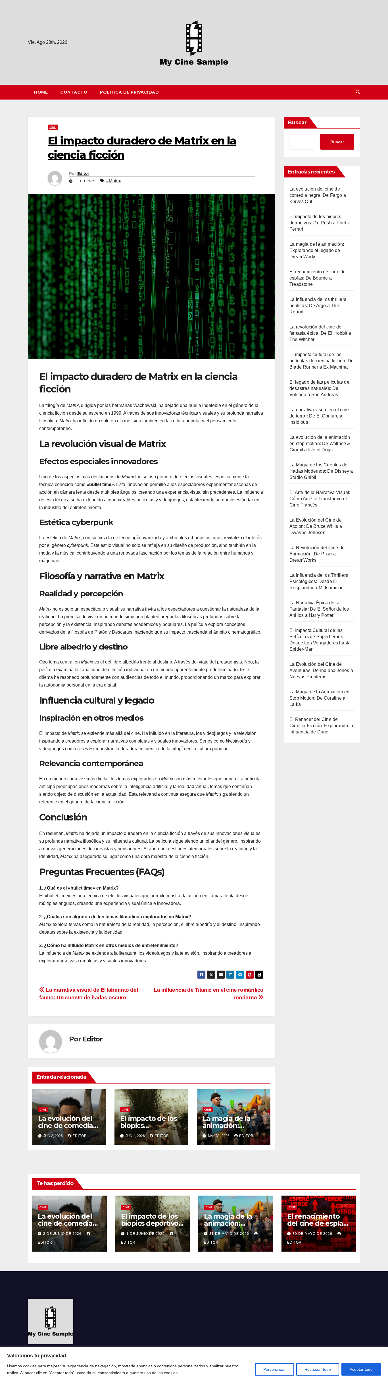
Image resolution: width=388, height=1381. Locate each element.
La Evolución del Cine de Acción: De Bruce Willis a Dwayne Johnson (315, 526)
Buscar (297, 122)
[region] (194, 1364)
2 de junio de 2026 (63, 1234)
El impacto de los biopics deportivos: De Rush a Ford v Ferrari (319, 222)
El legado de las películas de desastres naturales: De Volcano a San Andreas (319, 388)
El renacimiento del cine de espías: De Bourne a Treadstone (317, 278)
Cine (52, 127)
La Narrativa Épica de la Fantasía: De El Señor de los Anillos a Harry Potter (319, 609)
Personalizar (274, 1369)
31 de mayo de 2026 (229, 1234)
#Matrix (113, 180)
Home (41, 92)
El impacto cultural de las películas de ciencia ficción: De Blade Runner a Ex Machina (321, 360)
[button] (358, 92)
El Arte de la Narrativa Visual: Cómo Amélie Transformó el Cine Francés (319, 498)
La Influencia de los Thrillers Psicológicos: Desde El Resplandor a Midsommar (318, 581)
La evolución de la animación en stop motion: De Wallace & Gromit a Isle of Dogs (320, 443)
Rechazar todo (317, 1369)
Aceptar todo (361, 1369)
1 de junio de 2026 (146, 1234)
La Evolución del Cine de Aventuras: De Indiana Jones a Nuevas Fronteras (321, 670)
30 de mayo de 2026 (313, 1234)
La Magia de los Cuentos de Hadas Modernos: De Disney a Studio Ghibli (321, 471)
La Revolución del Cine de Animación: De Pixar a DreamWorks (317, 554)
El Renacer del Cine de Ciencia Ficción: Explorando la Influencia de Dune (321, 725)
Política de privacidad (129, 92)
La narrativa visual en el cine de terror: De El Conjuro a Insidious (319, 416)
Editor (83, 173)
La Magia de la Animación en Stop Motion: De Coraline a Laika (319, 698)
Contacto (73, 92)
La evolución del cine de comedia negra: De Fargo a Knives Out (317, 195)
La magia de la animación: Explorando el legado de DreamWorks (316, 250)
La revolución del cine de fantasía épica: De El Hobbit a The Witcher (320, 333)
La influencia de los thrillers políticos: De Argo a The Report (317, 305)
